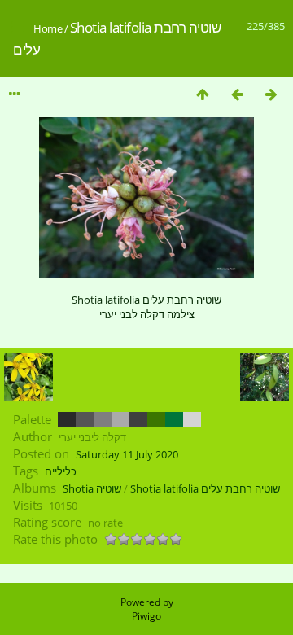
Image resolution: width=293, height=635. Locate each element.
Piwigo (146, 616)
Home (47, 28)
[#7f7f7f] (103, 419)
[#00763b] (174, 419)
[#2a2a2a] (67, 419)
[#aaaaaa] (120, 419)
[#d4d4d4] (192, 419)
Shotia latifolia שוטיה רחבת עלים (205, 488)
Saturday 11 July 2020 (127, 454)
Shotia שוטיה (92, 488)
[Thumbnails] (203, 94)
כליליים (61, 471)
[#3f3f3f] (138, 419)
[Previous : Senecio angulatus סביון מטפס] (237, 94)
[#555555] (85, 419)
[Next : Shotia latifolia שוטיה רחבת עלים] (271, 94)
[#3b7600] (156, 419)
